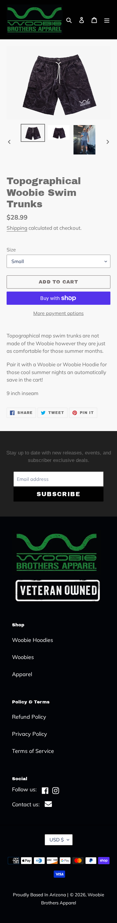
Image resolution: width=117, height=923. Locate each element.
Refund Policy (29, 716)
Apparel (22, 674)
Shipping (17, 228)
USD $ (57, 840)
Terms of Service (33, 751)
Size (11, 250)
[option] (33, 132)
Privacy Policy (29, 733)
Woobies (23, 657)
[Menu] (106, 20)
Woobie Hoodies (32, 640)
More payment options (58, 313)
